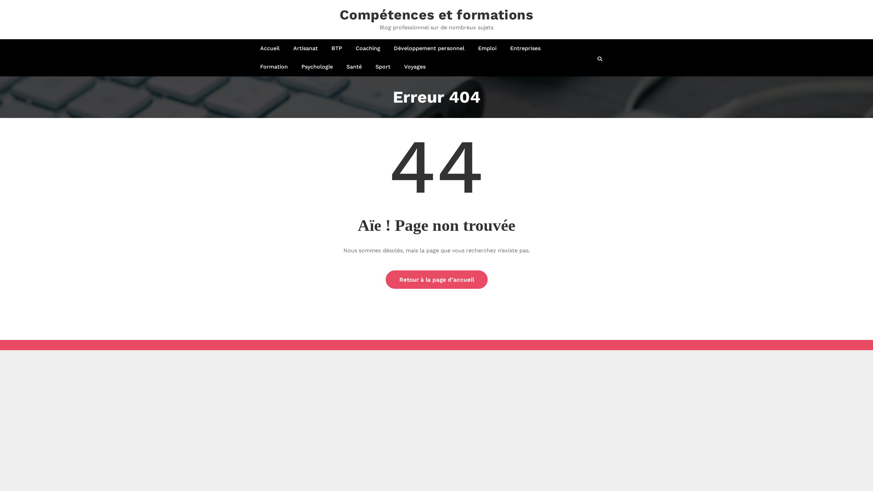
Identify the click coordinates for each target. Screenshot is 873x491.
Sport (382, 66)
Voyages (415, 66)
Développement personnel (429, 48)
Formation (274, 66)
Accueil (270, 48)
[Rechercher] (600, 59)
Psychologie (317, 66)
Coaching (368, 48)
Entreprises (525, 48)
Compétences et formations (436, 15)
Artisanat (305, 48)
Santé (354, 66)
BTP (336, 48)
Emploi (487, 48)
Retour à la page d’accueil (436, 279)
